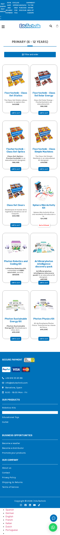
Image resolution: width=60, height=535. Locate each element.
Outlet (5, 422)
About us (6, 468)
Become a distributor (13, 448)
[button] (17, 16)
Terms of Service (10, 487)
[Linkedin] (30, 505)
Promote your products (14, 452)
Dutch (9, 526)
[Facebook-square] (25, 505)
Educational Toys (10, 417)
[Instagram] (20, 505)
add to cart (16, 113)
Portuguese (12, 530)
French (9, 519)
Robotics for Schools (12, 412)
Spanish (10, 509)
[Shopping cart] (57, 25)
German (10, 513)
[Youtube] (34, 505)
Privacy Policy (9, 477)
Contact (6, 472)
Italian (9, 523)
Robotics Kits (9, 407)
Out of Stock (44, 225)
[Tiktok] (39, 505)
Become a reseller (11, 443)
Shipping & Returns (12, 482)
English (9, 516)
